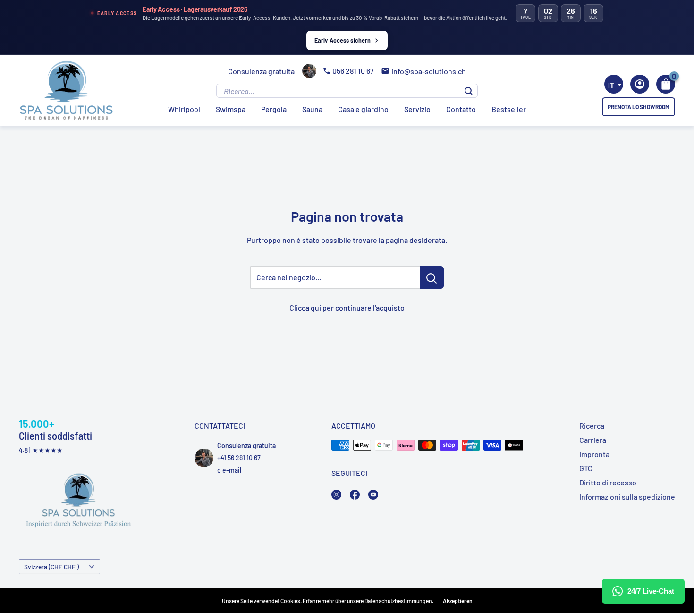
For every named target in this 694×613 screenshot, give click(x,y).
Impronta (594, 453)
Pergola (274, 108)
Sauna (312, 108)
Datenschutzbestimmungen (398, 600)
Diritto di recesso (607, 482)
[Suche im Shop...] (432, 277)
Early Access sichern (342, 40)
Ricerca (591, 425)
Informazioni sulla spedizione (627, 496)
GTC (585, 468)
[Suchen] (468, 90)
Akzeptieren (458, 600)
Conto (639, 84)
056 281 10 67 (353, 70)
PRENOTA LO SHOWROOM (638, 107)
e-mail (231, 470)
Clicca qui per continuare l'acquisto (347, 307)
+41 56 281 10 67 (239, 458)
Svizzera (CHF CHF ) (51, 566)
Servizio (417, 108)
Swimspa (230, 108)
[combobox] (613, 84)
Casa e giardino (363, 108)
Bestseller (508, 108)
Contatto (461, 108)
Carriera (592, 439)
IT (611, 85)
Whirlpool (184, 108)
